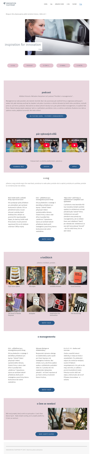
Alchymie (32, 313)
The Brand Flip (76, 313)
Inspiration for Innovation (55, 314)
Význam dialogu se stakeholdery (42, 349)
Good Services (76, 286)
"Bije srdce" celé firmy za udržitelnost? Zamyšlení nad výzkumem (73, 199)
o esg (46, 178)
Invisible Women (55, 286)
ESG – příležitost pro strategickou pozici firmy (44, 199)
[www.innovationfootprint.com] (10, 4)
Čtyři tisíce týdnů (14, 286)
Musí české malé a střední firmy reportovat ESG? (17, 199)
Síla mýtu (32, 286)
